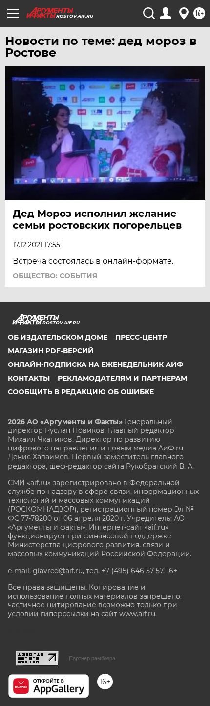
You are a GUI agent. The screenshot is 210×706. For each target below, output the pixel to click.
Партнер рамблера (92, 658)
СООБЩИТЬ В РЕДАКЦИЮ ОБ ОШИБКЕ (81, 391)
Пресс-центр (141, 337)
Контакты (29, 378)
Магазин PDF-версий (51, 350)
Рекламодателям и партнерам (122, 378)
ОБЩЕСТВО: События (55, 275)
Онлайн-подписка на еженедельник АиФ (95, 364)
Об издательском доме (57, 337)
